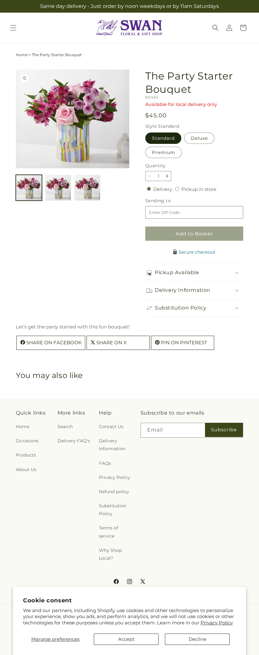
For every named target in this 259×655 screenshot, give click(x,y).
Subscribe (224, 430)
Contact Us (111, 426)
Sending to (167, 201)
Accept (126, 639)
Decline (197, 639)
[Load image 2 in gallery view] (58, 188)
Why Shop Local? (110, 554)
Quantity (155, 165)
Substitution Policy (112, 509)
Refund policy (114, 491)
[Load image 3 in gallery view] (87, 188)
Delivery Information (112, 444)
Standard (163, 138)
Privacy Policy (217, 623)
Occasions (27, 441)
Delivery (163, 189)
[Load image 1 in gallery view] (29, 188)
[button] (13, 28)
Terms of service (108, 532)
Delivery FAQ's (73, 441)
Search (65, 426)
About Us (26, 469)
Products (26, 455)
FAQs (105, 463)
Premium (163, 152)
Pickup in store (198, 189)
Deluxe (199, 138)
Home (22, 54)
